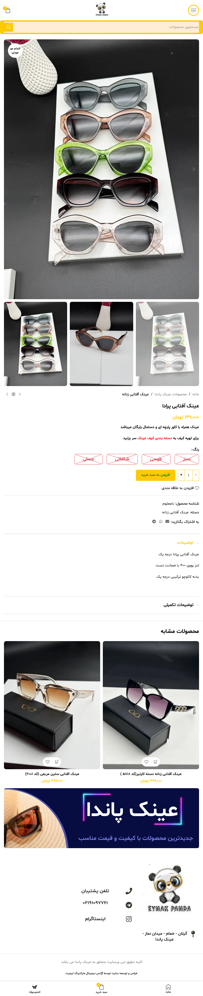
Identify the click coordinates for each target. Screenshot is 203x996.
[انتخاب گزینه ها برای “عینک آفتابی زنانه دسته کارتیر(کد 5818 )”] (155, 762)
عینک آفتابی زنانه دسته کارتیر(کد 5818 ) (151, 774)
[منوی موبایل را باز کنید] (193, 10)
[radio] (186, 459)
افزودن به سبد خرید (155, 475)
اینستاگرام (95, 919)
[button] (193, 169)
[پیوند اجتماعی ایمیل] (167, 522)
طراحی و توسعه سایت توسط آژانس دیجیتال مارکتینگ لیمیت (101, 973)
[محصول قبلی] (20, 394)
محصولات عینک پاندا (171, 394)
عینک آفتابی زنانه (135, 394)
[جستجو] (8, 27)
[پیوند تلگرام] (154, 522)
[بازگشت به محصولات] (13, 394)
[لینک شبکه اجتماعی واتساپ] (161, 522)
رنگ (196, 449)
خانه (195, 394)
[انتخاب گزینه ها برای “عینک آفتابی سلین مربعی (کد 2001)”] (56, 762)
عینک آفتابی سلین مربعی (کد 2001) (52, 774)
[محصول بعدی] (7, 394)
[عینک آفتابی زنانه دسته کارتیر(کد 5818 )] (151, 705)
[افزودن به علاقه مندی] (146, 762)
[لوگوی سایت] (101, 10)
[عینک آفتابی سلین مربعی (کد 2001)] (52, 705)
